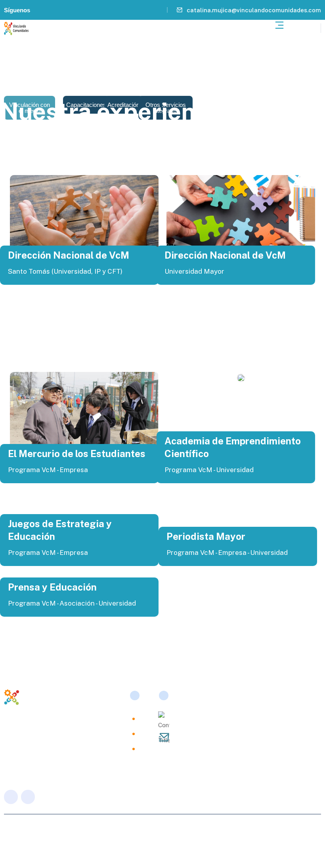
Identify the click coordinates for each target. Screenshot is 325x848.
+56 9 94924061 (199, 721)
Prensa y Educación (52, 587)
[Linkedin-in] (39, 9)
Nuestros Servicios (144, 753)
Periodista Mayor (205, 536)
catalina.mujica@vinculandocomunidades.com (254, 10)
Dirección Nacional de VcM (68, 255)
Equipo (144, 733)
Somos (144, 718)
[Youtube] (50, 9)
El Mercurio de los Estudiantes (76, 453)
